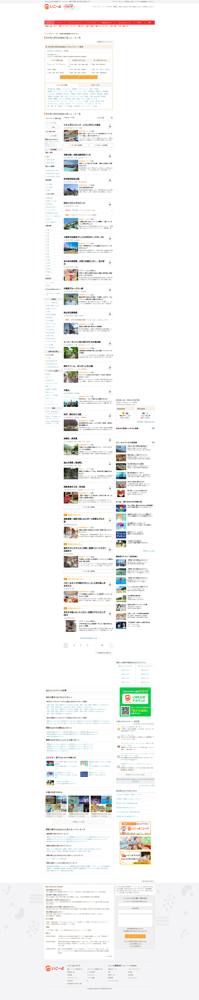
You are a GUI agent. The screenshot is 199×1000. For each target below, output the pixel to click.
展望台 (106, 94)
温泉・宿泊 (87, 851)
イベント (60, 22)
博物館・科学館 (76, 94)
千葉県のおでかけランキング (96, 839)
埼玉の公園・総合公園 (102, 902)
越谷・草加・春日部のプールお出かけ (59, 707)
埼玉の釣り (79, 892)
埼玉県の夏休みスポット (54, 734)
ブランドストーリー (133, 969)
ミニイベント (49, 401)
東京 (63, 26)
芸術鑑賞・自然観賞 (51, 389)
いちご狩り (51, 94)
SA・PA (98, 104)
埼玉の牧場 (86, 892)
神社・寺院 (64, 96)
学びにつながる (84, 849)
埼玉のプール (94, 892)
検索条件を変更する (104, 653)
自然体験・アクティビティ (82, 106)
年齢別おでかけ (107, 22)
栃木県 (128, 779)
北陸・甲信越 (89, 26)
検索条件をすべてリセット (104, 42)
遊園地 (58, 89)
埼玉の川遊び (49, 904)
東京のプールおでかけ (85, 723)
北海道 (55, 26)
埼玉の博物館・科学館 (85, 909)
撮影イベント (49, 386)
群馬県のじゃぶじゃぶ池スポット (57, 746)
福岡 (127, 26)
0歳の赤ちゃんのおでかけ (125, 666)
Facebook (70, 980)
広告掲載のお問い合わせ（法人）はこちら (135, 931)
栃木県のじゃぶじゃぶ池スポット (80, 744)
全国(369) (50, 51)
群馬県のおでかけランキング (56, 839)
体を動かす (73, 851)
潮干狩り (66, 94)
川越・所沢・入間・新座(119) (57, 64)
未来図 (130, 972)
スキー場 (94, 99)
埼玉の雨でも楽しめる (52, 909)
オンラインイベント (75, 22)
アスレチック (73, 96)
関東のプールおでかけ (54, 721)
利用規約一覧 (71, 972)
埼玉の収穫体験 (85, 897)
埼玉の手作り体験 (61, 897)
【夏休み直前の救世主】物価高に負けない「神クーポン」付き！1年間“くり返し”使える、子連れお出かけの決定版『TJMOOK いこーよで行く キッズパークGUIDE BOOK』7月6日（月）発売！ (83, 943)
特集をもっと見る (149, 550)
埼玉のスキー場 (61, 914)
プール (61, 99)
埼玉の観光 (102, 892)
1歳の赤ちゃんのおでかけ (145, 666)
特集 (149, 22)
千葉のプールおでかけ (69, 723)
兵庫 (106, 26)
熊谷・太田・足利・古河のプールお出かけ (89, 711)
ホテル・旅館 (85, 99)
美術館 (50, 96)
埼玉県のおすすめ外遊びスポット (127, 816)
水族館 (96, 89)
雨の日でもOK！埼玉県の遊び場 (126, 803)
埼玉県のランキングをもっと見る (135, 774)
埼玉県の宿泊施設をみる (88, 638)
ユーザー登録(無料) (141, 1)
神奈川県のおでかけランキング (77, 841)
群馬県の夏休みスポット (89, 732)
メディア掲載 (91, 978)
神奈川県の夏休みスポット (55, 736)
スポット (49, 22)
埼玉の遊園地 (49, 892)
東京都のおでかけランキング (56, 841)
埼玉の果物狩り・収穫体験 (53, 916)
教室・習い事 (89, 101)
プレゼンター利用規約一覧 (94, 969)
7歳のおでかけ (145, 678)
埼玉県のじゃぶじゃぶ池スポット (80, 746)
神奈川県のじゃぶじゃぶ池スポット (58, 751)
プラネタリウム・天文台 (56, 104)
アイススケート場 (53, 101)
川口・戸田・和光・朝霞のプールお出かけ (60, 709)
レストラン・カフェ (67, 101)
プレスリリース (132, 978)
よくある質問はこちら (135, 943)
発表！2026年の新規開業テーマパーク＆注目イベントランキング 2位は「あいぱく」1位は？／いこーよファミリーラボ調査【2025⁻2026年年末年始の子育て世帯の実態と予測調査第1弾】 (83, 951)
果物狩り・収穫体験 (102, 91)
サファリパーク (83, 89)
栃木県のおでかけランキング (99, 837)
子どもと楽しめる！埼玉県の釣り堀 (128, 812)
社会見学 (85, 94)
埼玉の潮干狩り (86, 914)
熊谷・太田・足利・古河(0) (78, 72)
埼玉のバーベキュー (69, 892)
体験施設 (100, 94)
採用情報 (110, 978)
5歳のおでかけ (145, 674)
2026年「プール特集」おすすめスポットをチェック (53, 417)
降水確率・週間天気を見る (146, 422)
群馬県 (134, 779)
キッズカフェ (89, 104)
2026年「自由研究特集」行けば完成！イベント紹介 (53, 422)
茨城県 (123, 779)
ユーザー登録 (49, 930)
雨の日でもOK (128, 6)
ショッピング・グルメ (52, 383)
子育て (139, 22)
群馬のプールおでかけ (101, 721)
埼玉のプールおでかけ (54, 723)
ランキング (92, 22)
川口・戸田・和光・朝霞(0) (78, 69)
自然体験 (48, 374)
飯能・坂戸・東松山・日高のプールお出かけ (89, 709)
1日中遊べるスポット (149, 6)
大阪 (100, 26)
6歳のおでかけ (125, 678)
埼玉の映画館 (74, 909)
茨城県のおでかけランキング (79, 837)
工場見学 (92, 94)
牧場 (91, 89)
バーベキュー (78, 91)
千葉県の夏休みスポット (72, 734)
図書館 (55, 99)
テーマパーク (66, 89)
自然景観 (91, 91)
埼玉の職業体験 (95, 897)
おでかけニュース (124, 22)
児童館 (50, 99)
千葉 (71, 26)
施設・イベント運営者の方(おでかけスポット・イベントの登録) (73, 930)
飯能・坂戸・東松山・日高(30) (101, 69)
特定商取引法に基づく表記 (74, 983)
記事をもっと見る (79, 822)
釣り (85, 91)
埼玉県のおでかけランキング (76, 839)
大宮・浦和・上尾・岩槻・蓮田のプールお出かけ (91, 705)
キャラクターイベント (52, 404)
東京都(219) (50, 56)
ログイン (151, 1)
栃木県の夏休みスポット (72, 732)
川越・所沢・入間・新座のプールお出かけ (60, 705)
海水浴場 (68, 99)
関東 (60, 26)
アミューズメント (78, 104)
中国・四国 (113, 26)
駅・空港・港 (52, 106)
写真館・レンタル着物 (65, 106)
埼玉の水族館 (105, 909)
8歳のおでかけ (125, 682)
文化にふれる (95, 849)
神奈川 (67, 26)
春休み (120, 6)
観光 (102, 101)
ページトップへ (148, 881)
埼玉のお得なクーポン (52, 902)
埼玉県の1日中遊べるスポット (126, 807)
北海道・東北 (48, 26)
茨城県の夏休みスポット (54, 732)
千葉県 (145, 779)
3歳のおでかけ (145, 670)
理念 (109, 972)
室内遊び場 (51, 89)
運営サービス (112, 975)
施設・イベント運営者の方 (74, 969)
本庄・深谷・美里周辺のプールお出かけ (60, 713)
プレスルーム (91, 975)
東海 (79, 26)
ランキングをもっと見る (147, 785)
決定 (78, 77)
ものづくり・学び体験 (52, 395)
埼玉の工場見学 (50, 897)
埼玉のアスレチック (88, 902)
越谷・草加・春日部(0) (98, 64)
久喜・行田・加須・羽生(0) (56, 72)
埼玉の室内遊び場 (65, 909)
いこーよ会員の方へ (135, 946)
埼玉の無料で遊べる (65, 902)
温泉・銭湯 (75, 99)
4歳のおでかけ (125, 674)
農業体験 (59, 94)
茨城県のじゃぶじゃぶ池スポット (57, 744)
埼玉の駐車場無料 (77, 902)
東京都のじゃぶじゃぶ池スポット (80, 748)
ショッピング (79, 101)
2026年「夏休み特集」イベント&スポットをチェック (53, 412)
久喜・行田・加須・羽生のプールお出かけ (60, 711)
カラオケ (68, 104)
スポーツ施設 (83, 96)
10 (102, 645)
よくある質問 (91, 972)
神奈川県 (135, 781)
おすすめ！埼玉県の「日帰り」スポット (129, 794)
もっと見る (108, 956)
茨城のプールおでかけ (69, 721)
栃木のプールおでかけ (85, 721)
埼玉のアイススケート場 (74, 914)
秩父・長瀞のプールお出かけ (81, 707)
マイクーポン (117, 1)
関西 (97, 26)
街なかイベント (50, 398)
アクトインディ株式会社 (129, 965)
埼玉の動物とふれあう (73, 897)
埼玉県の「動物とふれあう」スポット (128, 799)
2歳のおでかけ (125, 670)
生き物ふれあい (50, 380)
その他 (95, 106)
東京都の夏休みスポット (89, 734)
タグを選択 (53, 136)
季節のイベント (50, 392)
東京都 (151, 779)
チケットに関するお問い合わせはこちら (135, 941)
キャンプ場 (68, 91)
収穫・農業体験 (63, 851)
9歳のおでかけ (145, 682)
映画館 (103, 96)
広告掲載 (69, 975)
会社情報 (130, 975)
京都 (103, 26)
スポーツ (48, 377)
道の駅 (97, 101)
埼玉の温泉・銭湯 (51, 914)
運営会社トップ (112, 969)
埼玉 (74, 26)
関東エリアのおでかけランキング (57, 837)
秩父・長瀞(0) (52, 69)
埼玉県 (139, 779)
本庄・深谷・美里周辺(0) (99, 72)
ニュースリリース (72, 978)
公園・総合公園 (95, 96)
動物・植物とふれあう (71, 849)
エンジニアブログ (113, 980)
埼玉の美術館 (97, 909)
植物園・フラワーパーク (56, 91)
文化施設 (56, 96)
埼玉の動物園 (58, 892)
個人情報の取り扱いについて (135, 928)
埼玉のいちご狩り (97, 914)
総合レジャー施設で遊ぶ (54, 849)
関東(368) (58, 51)
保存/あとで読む (129, 1)
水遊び (80, 851)
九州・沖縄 (122, 26)
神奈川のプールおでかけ (102, 723)
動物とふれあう (137, 6)
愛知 (82, 26)
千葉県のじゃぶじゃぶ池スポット (57, 748)
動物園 (74, 89)
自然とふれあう (52, 851)
